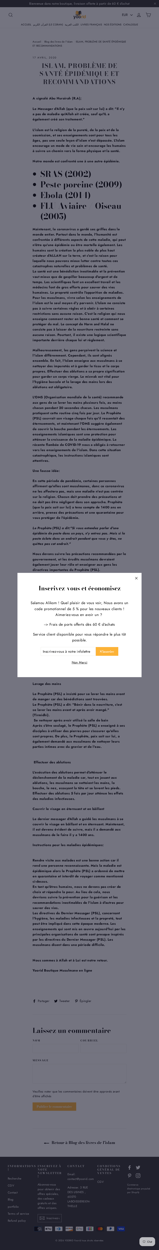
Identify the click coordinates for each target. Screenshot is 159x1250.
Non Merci (79, 662)
